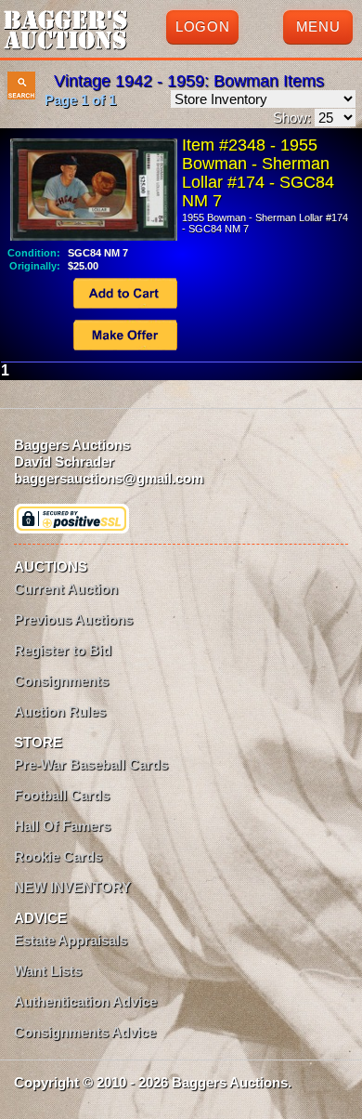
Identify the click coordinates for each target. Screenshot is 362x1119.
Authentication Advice (85, 1001)
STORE (38, 742)
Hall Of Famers (62, 826)
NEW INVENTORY (72, 887)
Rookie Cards (58, 856)
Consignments (61, 681)
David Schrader (64, 461)
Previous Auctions (73, 619)
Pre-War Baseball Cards (91, 764)
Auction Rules (60, 711)
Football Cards (62, 795)
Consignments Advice (85, 1032)
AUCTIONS (50, 566)
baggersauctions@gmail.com (108, 478)
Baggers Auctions (72, 445)
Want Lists (48, 971)
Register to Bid (62, 650)
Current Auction (66, 589)
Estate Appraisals (70, 940)
